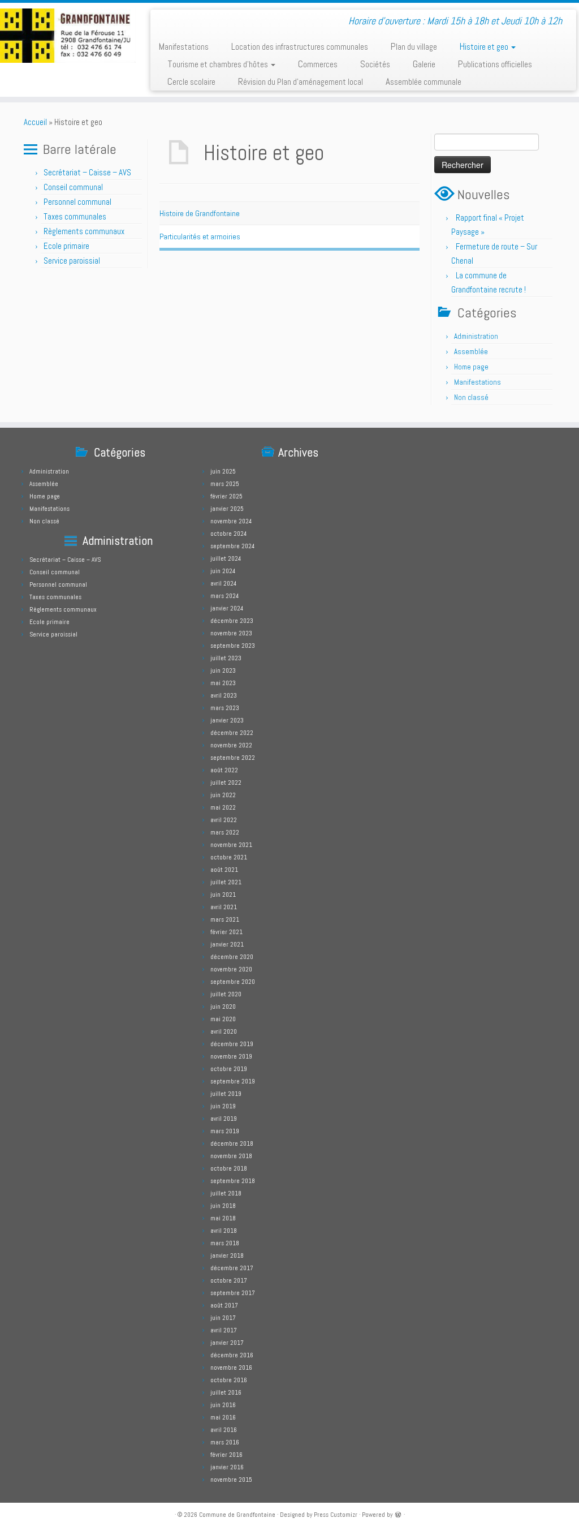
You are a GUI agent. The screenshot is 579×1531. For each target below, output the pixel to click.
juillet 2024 (225, 558)
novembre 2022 (231, 745)
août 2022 (224, 770)
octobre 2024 (228, 533)
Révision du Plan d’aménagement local (300, 81)
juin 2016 (223, 1405)
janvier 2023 (227, 720)
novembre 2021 (231, 845)
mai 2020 (223, 1019)
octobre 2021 (228, 857)
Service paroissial (72, 260)
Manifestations (184, 46)
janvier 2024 (226, 608)
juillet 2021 (225, 882)
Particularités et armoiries (199, 236)
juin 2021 (223, 894)
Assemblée (471, 351)
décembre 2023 (231, 621)
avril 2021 (223, 907)
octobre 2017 (228, 1280)
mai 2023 (223, 683)
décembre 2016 (231, 1355)
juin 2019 (223, 1106)
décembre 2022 (231, 733)
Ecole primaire (66, 245)
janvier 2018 (227, 1255)
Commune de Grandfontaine (237, 1515)
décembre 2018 (231, 1143)
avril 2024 (223, 583)
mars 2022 (224, 832)
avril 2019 (223, 1119)
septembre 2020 (232, 982)
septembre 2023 (232, 646)
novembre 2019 (231, 1056)
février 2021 (226, 932)
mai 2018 (223, 1218)
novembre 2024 (231, 521)
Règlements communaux (84, 231)
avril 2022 (223, 820)
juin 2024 (222, 571)
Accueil (35, 122)
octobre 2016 (228, 1380)
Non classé (471, 397)
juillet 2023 (225, 658)
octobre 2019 (228, 1069)
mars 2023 (224, 708)
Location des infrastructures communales (299, 46)
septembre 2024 (232, 546)
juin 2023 (223, 670)
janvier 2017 (227, 1343)
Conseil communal (73, 187)
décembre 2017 (231, 1268)
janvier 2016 (227, 1467)
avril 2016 (223, 1430)
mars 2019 (224, 1131)
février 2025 (226, 496)
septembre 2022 (232, 758)
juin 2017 (223, 1318)
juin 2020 (223, 1006)
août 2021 (224, 870)
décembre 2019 (231, 1044)
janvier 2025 (227, 509)
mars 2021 (224, 919)
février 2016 (226, 1455)
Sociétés (375, 64)
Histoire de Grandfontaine (199, 213)
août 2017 (224, 1305)
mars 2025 (224, 484)
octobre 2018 (228, 1168)
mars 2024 (224, 596)
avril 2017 (223, 1330)
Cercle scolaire (191, 81)
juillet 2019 (225, 1094)
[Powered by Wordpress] (398, 1514)
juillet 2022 (225, 782)
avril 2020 (223, 1031)
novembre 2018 (231, 1156)
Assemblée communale (423, 81)
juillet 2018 (225, 1193)
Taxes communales (75, 216)
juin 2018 (223, 1206)
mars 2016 (224, 1442)
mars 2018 (224, 1243)
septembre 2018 (232, 1181)
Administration (476, 336)
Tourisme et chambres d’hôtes (218, 64)
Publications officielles (495, 64)
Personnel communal (78, 201)
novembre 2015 (231, 1479)
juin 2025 (223, 471)
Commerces (318, 64)
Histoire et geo (485, 46)
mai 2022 (223, 807)
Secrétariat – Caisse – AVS (87, 172)
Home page (471, 367)
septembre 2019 (232, 1081)
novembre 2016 (231, 1367)
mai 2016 (223, 1417)
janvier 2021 (227, 944)
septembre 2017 (232, 1293)
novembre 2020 (231, 969)
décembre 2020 (231, 957)
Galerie (424, 64)
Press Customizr (335, 1515)
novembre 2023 (231, 633)
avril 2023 (223, 695)
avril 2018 (223, 1231)
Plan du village (414, 46)
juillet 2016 (225, 1392)
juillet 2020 (225, 994)
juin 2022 (223, 795)
